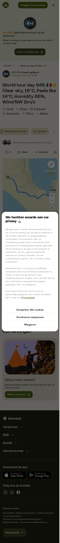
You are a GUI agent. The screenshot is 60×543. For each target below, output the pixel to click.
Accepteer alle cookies (30, 309)
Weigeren (30, 324)
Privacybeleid (28, 297)
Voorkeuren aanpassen (30, 317)
